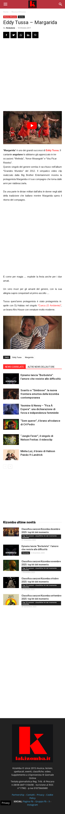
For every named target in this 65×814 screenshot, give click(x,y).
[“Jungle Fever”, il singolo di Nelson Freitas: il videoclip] (11, 439)
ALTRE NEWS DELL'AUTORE (41, 367)
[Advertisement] (32, 75)
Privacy (40, 794)
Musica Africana (19, 11)
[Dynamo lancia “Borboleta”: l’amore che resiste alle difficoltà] (11, 378)
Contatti (30, 794)
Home (6, 11)
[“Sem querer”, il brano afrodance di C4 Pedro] (11, 424)
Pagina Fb (28, 801)
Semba (21, 17)
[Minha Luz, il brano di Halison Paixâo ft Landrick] (11, 454)
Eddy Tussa (52, 150)
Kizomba (25, 553)
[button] (60, 4)
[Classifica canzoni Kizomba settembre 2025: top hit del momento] (11, 599)
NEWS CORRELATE (14, 367)
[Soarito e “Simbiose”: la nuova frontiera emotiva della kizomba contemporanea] (11, 394)
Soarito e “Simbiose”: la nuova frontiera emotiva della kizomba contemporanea (40, 394)
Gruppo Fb (41, 801)
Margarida (29, 357)
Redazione (10, 28)
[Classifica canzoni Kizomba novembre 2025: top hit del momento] (11, 565)
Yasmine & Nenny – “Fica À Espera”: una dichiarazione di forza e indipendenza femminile (40, 409)
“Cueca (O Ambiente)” (49, 305)
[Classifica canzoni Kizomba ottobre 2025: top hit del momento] (11, 582)
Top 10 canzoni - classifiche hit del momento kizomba (39, 536)
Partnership (18, 794)
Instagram (32, 804)
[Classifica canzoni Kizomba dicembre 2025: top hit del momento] (11, 532)
